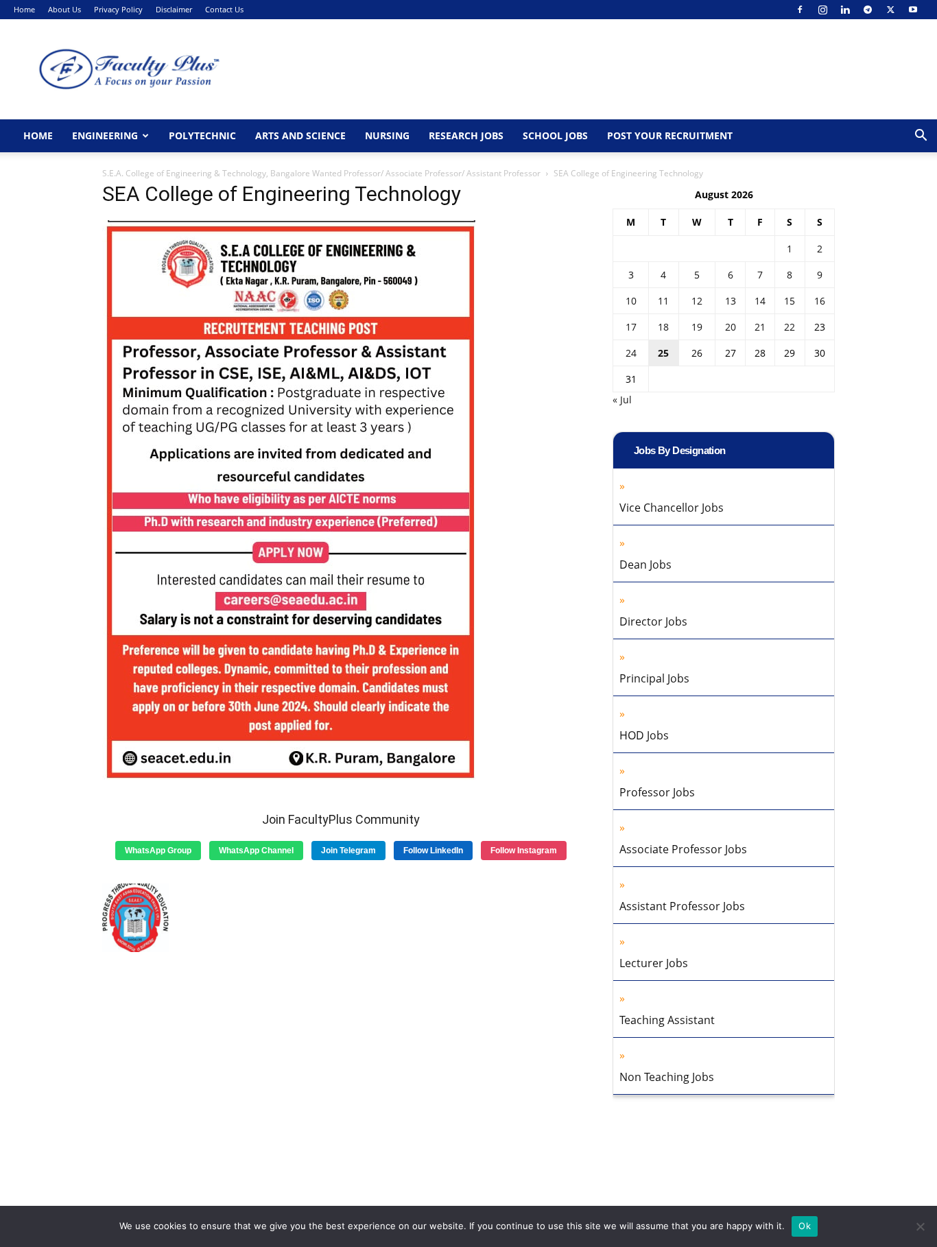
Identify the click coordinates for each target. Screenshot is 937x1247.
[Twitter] (890, 9)
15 (789, 300)
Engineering (105, 135)
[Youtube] (913, 9)
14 (760, 300)
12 (696, 300)
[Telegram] (867, 9)
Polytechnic (202, 135)
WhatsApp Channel (256, 850)
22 (789, 326)
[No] (920, 1226)
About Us (64, 9)
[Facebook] (800, 9)
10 (631, 300)
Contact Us (224, 9)
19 (696, 326)
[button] (920, 136)
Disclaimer (174, 9)
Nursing (387, 135)
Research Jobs (466, 135)
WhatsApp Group (158, 850)
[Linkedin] (845, 9)
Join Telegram (348, 850)
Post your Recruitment (670, 135)
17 (631, 326)
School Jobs (555, 135)
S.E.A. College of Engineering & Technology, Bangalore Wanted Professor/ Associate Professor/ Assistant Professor (321, 173)
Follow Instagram (523, 850)
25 (663, 352)
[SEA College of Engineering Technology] (292, 783)
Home (24, 9)
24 (631, 352)
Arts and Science (300, 135)
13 (730, 300)
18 (663, 326)
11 (663, 300)
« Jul (622, 399)
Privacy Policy (118, 9)
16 (819, 300)
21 (760, 326)
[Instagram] (822, 9)
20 (730, 326)
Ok (804, 1225)
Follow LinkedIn (433, 850)
